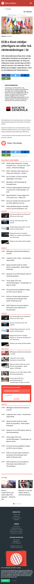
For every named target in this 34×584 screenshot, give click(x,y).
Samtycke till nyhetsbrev (11, 391)
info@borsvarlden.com (16, 546)
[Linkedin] (24, 75)
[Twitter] (15, 75)
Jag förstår (5, 580)
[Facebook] (6, 75)
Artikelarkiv (16, 519)
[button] (14, 504)
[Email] (6, 78)
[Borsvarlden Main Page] (8, 3)
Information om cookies (16, 529)
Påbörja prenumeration (16, 531)
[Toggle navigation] (31, 3)
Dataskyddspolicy (16, 528)
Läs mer (14, 580)
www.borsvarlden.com (16, 547)
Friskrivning (16, 526)
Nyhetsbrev (16, 516)
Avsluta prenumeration (16, 533)
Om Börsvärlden (16, 518)
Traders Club (16, 514)
